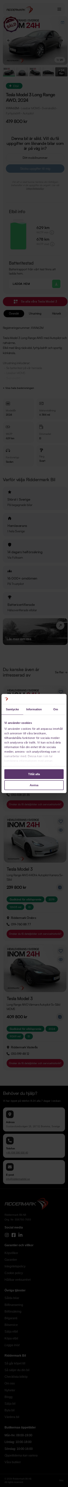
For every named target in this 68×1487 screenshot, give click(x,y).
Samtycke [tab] (12, 709)
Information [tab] (34, 709)
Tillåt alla (34, 774)
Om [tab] (55, 709)
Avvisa (34, 785)
